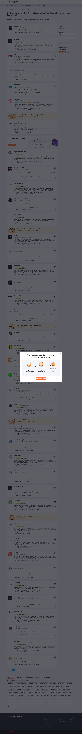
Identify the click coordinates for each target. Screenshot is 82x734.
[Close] (60, 353)
